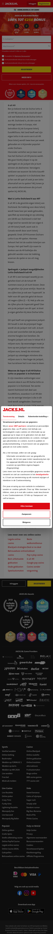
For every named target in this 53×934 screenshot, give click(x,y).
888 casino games (34, 777)
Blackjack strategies (17, 547)
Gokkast (31, 551)
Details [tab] (21, 416)
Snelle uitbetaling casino (12, 837)
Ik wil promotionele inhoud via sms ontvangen (20, 63)
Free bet (5, 777)
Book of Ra (30, 815)
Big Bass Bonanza (33, 811)
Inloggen (32, 3)
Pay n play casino (35, 555)
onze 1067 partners (17, 426)
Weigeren (26, 522)
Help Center (31, 830)
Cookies (29, 845)
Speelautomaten (16, 570)
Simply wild (31, 803)
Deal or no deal (34, 547)
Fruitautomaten (33, 769)
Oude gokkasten (15, 566)
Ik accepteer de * (17, 56)
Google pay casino (35, 562)
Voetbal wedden (9, 751)
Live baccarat (7, 815)
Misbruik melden (9, 781)
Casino (29, 747)
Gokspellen (6, 852)
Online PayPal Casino (11, 841)
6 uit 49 (30, 559)
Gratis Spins (7, 834)
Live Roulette (7, 792)
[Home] (12, 3)
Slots (28, 788)
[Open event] (26, 874)
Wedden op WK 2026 (11, 769)
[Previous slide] (3, 9)
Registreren (44, 3)
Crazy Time (6, 800)
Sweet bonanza (32, 792)
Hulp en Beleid (33, 826)
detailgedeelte (42, 475)
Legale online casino (10, 845)
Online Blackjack (33, 751)
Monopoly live (8, 811)
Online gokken (8, 830)
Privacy (29, 834)
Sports (5, 747)
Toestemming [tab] (9, 416)
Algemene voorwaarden (36, 837)
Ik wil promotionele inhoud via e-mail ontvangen (20, 60)
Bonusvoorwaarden (34, 841)
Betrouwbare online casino (13, 856)
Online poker (7, 796)
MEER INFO (26, 77)
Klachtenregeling (33, 852)
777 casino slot (32, 781)
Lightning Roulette (10, 807)
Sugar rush (31, 800)
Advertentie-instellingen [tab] (38, 416)
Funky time (6, 803)
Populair (6, 826)
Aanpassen (26, 514)
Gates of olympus (33, 796)
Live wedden (7, 773)
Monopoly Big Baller (10, 818)
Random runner (33, 807)
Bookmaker (7, 758)
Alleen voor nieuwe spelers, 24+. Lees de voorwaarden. (26, 84)
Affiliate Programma (35, 856)
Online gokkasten (33, 758)
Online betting (8, 755)
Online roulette (32, 755)
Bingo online (31, 773)
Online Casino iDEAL (10, 849)
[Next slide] (49, 9)
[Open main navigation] (3, 3)
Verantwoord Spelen (35, 849)
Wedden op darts (9, 766)
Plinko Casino (32, 818)
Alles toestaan (26, 506)
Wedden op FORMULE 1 (12, 762)
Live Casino (7, 788)
